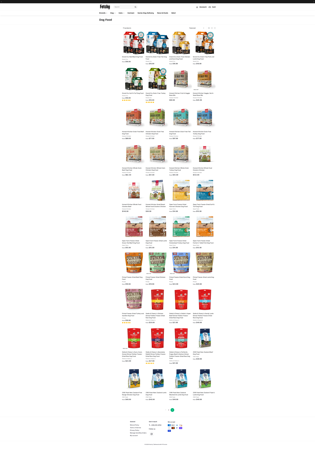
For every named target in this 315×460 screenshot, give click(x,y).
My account (134, 435)
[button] (126, 100)
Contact (130, 13)
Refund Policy (134, 425)
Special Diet (102, 44)
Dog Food (104, 30)
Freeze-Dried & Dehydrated (108, 41)
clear (117, 27)
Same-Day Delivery (146, 13)
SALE (173, 13)
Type (100, 27)
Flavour (101, 49)
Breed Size (102, 58)
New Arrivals (162, 13)
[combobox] (125, 7)
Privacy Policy (134, 430)
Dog (112, 13)
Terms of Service (135, 427)
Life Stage (102, 53)
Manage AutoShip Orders (138, 433)
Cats (121, 13)
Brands (102, 13)
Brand (101, 33)
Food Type (102, 38)
